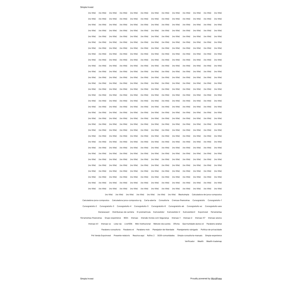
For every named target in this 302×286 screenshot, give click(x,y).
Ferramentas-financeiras (91, 218)
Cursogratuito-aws (213, 206)
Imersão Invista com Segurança (155, 218)
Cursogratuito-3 (107, 206)
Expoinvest (203, 212)
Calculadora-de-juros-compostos (207, 194)
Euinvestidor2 (189, 212)
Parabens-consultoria (110, 229)
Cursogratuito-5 (141, 206)
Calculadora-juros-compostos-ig (126, 200)
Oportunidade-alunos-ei (193, 224)
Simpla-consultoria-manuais (189, 235)
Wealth (200, 241)
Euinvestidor (158, 212)
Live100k (128, 224)
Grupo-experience (113, 218)
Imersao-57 (200, 218)
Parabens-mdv (143, 229)
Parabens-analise (214, 224)
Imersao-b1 (93, 224)
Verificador (190, 241)
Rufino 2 (151, 235)
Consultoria (164, 200)
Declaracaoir (104, 212)
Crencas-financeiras (181, 200)
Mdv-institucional (143, 224)
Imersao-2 (187, 218)
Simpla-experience (213, 235)
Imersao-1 (176, 218)
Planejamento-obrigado (187, 229)
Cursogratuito (199, 200)
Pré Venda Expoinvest (101, 235)
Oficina (176, 224)
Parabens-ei (128, 229)
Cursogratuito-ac (194, 206)
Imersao (134, 218)
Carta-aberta (150, 200)
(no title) (92, 13)
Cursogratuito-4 (124, 206)
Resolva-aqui (138, 235)
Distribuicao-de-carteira (123, 212)
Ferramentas (216, 212)
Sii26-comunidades (166, 235)
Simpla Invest (87, 7)
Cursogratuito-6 (158, 206)
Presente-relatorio (122, 235)
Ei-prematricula (144, 212)
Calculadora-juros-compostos (95, 200)
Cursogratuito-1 (215, 200)
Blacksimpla (183, 194)
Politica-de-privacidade (211, 229)
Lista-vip (118, 224)
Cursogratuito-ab (176, 206)
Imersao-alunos (215, 218)
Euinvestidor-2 (173, 212)
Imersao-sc (106, 224)
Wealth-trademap (214, 241)
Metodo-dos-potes (161, 224)
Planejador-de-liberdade (163, 229)
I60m (126, 218)
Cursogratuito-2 (90, 206)
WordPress (216, 278)
